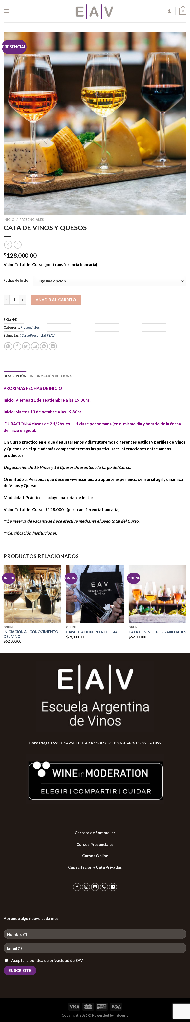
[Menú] (7, 11)
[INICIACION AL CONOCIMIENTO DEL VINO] (32, 594)
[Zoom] (10, 209)
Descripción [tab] (15, 376)
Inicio (9, 220)
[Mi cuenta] (169, 11)
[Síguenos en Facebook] (77, 887)
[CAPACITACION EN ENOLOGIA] (95, 594)
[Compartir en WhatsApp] (8, 346)
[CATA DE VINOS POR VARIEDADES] (157, 594)
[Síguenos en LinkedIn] (113, 887)
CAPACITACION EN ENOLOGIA (92, 632)
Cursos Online (95, 855)
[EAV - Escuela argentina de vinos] (95, 11)
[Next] (186, 609)
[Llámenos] (104, 887)
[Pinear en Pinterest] (44, 346)
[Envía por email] (35, 346)
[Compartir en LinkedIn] (53, 346)
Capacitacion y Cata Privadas (95, 867)
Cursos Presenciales (95, 844)
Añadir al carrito (56, 299)
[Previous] (4, 609)
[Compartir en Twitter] (26, 346)
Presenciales (31, 220)
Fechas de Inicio (16, 280)
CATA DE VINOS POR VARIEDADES (157, 632)
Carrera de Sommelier (95, 832)
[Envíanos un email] (95, 887)
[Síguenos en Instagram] (86, 887)
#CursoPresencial (33, 335)
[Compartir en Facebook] (17, 346)
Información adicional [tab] (51, 376)
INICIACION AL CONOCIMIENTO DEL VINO (31, 634)
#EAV (51, 335)
